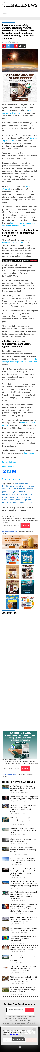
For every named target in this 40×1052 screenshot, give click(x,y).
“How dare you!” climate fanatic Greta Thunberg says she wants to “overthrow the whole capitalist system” (23, 808)
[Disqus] (20, 644)
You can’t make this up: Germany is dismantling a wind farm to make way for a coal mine (23, 860)
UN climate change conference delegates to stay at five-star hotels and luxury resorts (23, 788)
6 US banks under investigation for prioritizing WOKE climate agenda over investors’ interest (23, 820)
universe (28, 502)
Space (21, 502)
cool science (20, 486)
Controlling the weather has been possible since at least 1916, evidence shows (23, 831)
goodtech (6, 491)
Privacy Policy (14, 1034)
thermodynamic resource (12, 243)
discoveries (7, 489)
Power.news (29, 453)
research (28, 497)
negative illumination (19, 491)
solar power (13, 502)
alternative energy (22, 483)
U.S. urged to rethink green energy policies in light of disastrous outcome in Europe (23, 958)
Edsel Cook (15, 42)
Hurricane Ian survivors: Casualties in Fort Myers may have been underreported (23, 939)
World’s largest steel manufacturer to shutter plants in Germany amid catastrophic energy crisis (23, 919)
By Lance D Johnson (23, 801)
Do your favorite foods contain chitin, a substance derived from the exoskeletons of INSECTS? (23, 969)
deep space (30, 486)
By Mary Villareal (22, 854)
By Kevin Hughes (22, 843)
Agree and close (18, 1039)
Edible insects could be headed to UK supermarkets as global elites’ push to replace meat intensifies (23, 979)
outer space (27, 494)
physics (5, 497)
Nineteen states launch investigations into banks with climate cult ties (23, 948)
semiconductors (8, 500)
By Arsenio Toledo (23, 792)
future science (27, 489)
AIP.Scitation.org (9, 466)
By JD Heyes (21, 865)
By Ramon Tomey (22, 932)
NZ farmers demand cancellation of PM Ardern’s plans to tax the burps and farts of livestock (22, 990)
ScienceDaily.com (9, 462)
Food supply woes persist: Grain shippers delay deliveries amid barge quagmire (23, 850)
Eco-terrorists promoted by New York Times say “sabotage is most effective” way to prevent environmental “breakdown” (23, 872)
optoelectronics (15, 494)
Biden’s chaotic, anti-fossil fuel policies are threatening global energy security (24, 798)
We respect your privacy (28, 1022)
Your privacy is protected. (9, 532)
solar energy (21, 500)
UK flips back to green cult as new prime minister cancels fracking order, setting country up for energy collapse (24, 884)
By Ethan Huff (21, 814)
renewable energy (16, 497)
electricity (16, 489)
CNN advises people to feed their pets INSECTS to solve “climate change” (23, 929)
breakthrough (8, 486)
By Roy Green (22, 824)
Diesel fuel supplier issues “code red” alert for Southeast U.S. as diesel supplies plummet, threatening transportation (23, 895)
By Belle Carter (22, 943)
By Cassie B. (21, 983)
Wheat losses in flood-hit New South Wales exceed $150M (23, 840)
